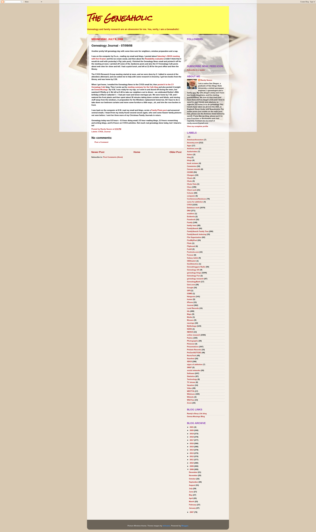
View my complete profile (197, 126)
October (192, 479)
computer (191, 196)
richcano (166, 526)
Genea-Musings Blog (196, 416)
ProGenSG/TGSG (194, 353)
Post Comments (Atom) (113, 157)
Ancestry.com (192, 143)
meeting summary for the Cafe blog (143, 87)
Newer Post (97, 152)
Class (189, 187)
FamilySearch (192, 228)
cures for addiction (195, 202)
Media (189, 317)
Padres (190, 338)
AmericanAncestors (195, 140)
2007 (192, 512)
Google (190, 288)
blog (189, 157)
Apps (189, 146)
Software (190, 373)
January (192, 508)
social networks (193, 370)
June (191, 492)
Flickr (189, 243)
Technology (192, 379)
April (191, 498)
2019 (192, 434)
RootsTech (191, 356)
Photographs (192, 341)
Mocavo (190, 320)
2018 (192, 437)
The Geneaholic (119, 17)
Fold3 (189, 249)
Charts (190, 178)
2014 (192, 450)
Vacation (190, 385)
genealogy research (195, 279)
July (191, 488)
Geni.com (191, 285)
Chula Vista (192, 184)
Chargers (191, 175)
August (192, 485)
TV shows (191, 382)
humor (189, 299)
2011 (192, 460)
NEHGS (190, 332)
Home (137, 152)
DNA (189, 211)
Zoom (189, 403)
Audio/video (192, 151)
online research (193, 335)
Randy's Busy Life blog (197, 413)
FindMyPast (192, 240)
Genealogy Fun (193, 276)
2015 (192, 447)
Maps (189, 314)
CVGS (100, 132)
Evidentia (191, 216)
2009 (192, 466)
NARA (189, 329)
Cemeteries (191, 166)
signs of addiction (194, 364)
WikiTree (190, 400)
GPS (189, 291)
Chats (189, 181)
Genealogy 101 (193, 270)
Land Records (193, 308)
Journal (107, 132)
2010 (192, 463)
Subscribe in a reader (196, 70)
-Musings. (101, 90)
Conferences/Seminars (196, 199)
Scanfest (190, 358)
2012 (192, 456)
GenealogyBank (193, 282)
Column (190, 193)
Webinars (191, 394)
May (191, 495)
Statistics (191, 376)
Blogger (184, 526)
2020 (192, 430)
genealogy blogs (194, 273)
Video (189, 388)
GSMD (189, 293)
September (193, 482)
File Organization (194, 237)
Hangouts (191, 296)
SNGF (189, 367)
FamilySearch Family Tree (197, 231)
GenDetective (192, 264)
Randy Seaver (206, 80)
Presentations (193, 347)
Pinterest (191, 344)
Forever (190, 255)
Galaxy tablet (192, 258)
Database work (193, 208)
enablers (190, 214)
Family (190, 222)
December (193, 472)
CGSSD (190, 172)
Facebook (191, 219)
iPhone (190, 302)
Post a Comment (101, 142)
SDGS (189, 361)
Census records (193, 169)
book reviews (192, 163)
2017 (192, 440)
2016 (192, 443)
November (193, 475)
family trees (192, 225)
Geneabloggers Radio (196, 267)
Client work (192, 190)
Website (190, 397)
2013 (192, 453)
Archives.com (192, 149)
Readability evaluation (154, 59)
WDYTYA (190, 391)
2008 (192, 469)
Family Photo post (159, 110)
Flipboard (191, 246)
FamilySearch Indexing (196, 234)
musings (190, 323)
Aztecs (190, 154)
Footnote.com (193, 252)
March (192, 501)
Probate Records (194, 350)
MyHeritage (192, 326)
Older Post (175, 152)
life (188, 311)
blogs (189, 160)
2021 (192, 427)
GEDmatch (191, 261)
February (193, 505)
